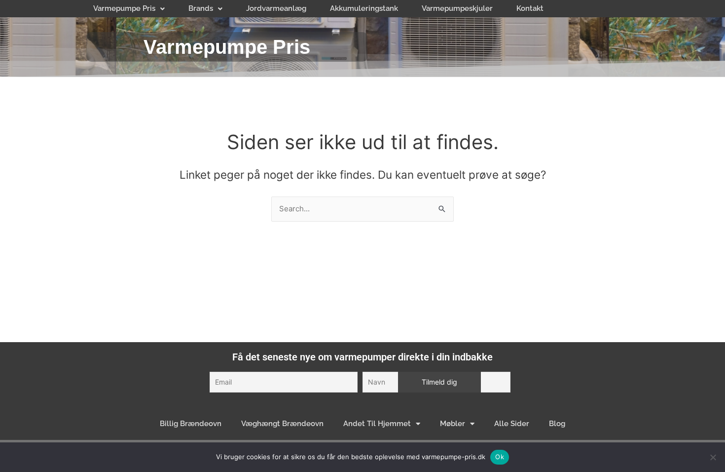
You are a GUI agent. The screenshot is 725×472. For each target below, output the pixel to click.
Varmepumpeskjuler (457, 8)
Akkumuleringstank (364, 8)
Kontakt (530, 8)
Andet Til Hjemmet (377, 423)
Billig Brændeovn (190, 423)
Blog (557, 423)
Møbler (452, 423)
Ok (499, 457)
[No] (713, 457)
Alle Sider (511, 423)
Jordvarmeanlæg (276, 8)
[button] (129, 8)
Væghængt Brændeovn (282, 423)
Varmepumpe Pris (124, 8)
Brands (200, 8)
